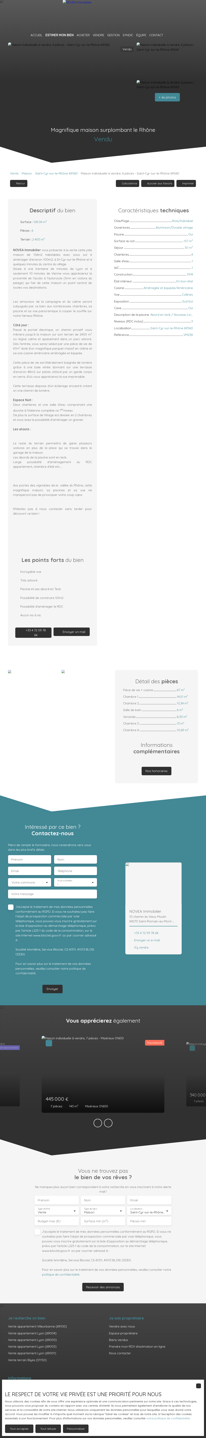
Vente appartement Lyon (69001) (32, 1353)
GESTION (113, 35)
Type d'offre (44, 1209)
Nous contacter (120, 1353)
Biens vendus (118, 1340)
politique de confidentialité (60, 1274)
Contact (156, 35)
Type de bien (90, 1209)
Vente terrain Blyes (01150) (27, 1360)
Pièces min (138, 1221)
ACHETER (83, 35)
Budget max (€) (49, 1221)
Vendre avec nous (122, 1326)
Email (15, 871)
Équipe (141, 35)
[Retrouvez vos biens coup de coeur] (167, 35)
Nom (60, 859)
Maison (27, 173)
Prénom (17, 859)
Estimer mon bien (59, 35)
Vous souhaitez (64, 880)
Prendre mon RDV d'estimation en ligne (137, 1346)
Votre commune (23, 882)
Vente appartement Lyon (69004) (32, 1333)
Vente (14, 173)
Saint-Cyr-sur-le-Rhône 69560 (56, 173)
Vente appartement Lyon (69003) (32, 1346)
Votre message (22, 894)
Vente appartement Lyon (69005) (32, 1340)
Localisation (136, 1209)
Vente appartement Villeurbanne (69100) (37, 1326)
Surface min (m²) (96, 1221)
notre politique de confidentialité (168, 1418)
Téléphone (64, 871)
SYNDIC (128, 35)
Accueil (36, 35)
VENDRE (98, 35)
